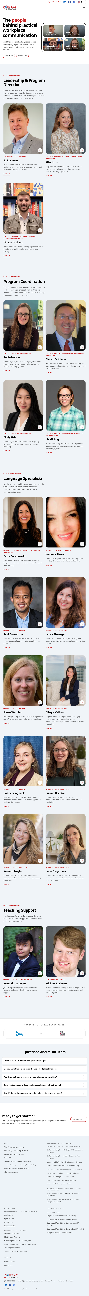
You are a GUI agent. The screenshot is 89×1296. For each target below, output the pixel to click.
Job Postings (8, 1265)
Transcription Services (12, 1248)
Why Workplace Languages (14, 1147)
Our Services (9, 1208)
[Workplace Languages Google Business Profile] (74, 2)
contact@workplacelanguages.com (30, 1281)
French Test (8, 1222)
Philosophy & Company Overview (16, 1150)
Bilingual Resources (55, 1208)
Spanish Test (9, 1219)
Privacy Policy (50, 1281)
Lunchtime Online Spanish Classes (59, 1184)
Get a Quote (22, 56)
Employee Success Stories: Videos (16, 1168)
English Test (8, 1215)
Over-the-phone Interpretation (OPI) (17, 1241)
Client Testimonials (11, 1172)
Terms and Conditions (66, 1281)
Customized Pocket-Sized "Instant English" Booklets (66, 1229)
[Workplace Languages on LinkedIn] (65, 2)
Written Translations (11, 1233)
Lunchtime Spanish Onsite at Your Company (63, 1166)
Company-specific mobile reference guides (62, 1219)
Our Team (8, 1158)
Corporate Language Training (60, 1143)
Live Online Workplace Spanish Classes (61, 1177)
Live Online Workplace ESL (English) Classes (63, 1173)
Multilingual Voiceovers (12, 1237)
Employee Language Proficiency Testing (61, 1216)
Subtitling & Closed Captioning (15, 1251)
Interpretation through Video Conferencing (20, 1244)
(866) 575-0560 (9, 1281)
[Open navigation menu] (84, 7)
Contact (7, 1258)
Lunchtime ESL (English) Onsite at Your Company (64, 1162)
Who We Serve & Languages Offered (17, 1161)
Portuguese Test (10, 1226)
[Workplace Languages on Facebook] (69, 2)
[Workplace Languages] (9, 7)
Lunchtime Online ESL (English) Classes (61, 1180)
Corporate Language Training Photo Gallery (20, 1165)
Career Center (9, 1262)
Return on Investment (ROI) (14, 1154)
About (6, 1143)
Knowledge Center (54, 1212)
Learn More (9, 56)
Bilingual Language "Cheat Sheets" (60, 1233)
